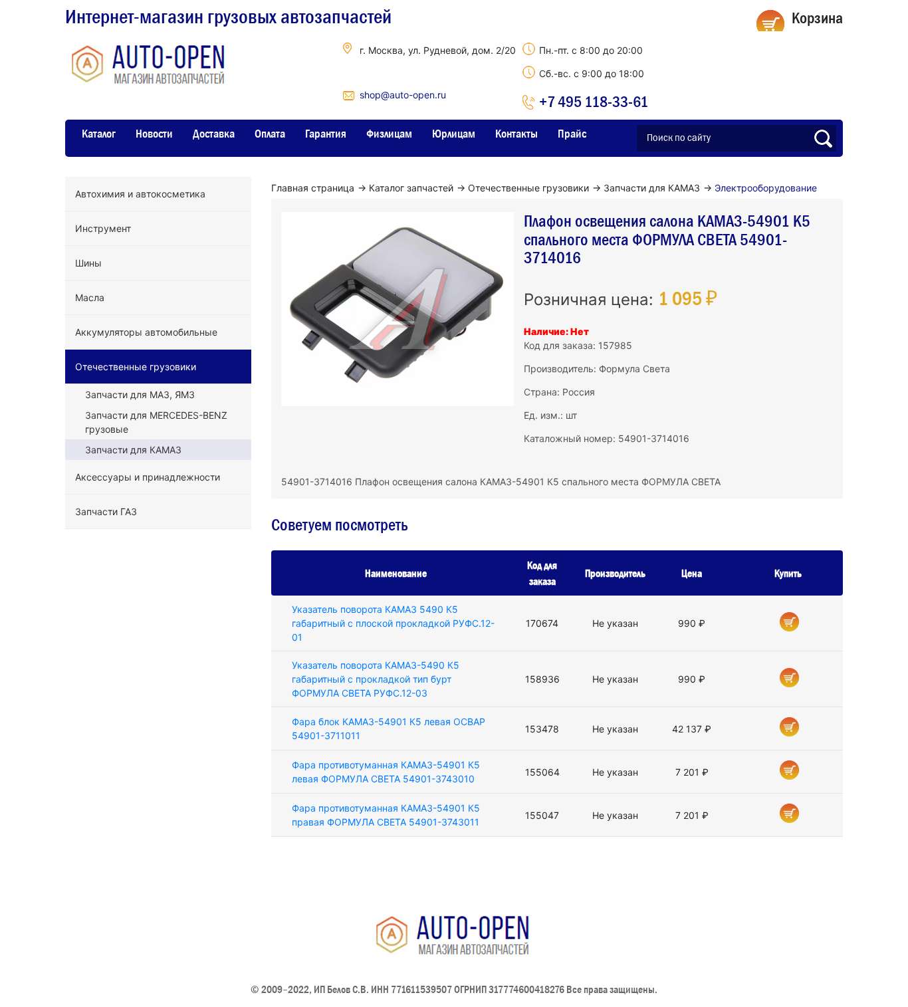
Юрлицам (453, 133)
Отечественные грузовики (135, 366)
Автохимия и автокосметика (140, 193)
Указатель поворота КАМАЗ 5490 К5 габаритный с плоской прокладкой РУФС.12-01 (393, 623)
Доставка (214, 133)
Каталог (99, 133)
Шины (88, 263)
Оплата (270, 133)
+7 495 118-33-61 (593, 101)
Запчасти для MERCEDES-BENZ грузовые (156, 422)
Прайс (572, 133)
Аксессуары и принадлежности (147, 477)
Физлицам (389, 133)
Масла (89, 297)
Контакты (516, 133)
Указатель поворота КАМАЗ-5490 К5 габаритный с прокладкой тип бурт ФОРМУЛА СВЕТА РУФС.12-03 (375, 679)
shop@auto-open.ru (403, 94)
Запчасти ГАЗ (106, 511)
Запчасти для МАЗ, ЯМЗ (140, 394)
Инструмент (103, 228)
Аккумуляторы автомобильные (146, 332)
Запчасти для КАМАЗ (133, 449)
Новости (154, 133)
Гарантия (325, 133)
